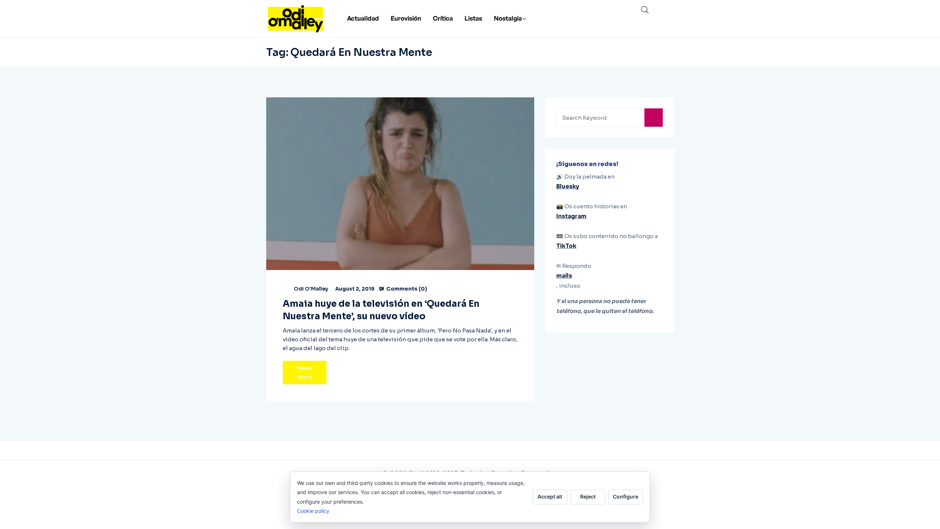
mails (564, 275)
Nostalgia (508, 18)
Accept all (550, 496)
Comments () (406, 289)
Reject (588, 496)
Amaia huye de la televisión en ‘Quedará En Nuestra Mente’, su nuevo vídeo (381, 310)
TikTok (566, 245)
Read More (304, 372)
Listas (473, 18)
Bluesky (567, 186)
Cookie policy (313, 511)
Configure (625, 496)
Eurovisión (406, 18)
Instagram (571, 216)
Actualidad (363, 18)
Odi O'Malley (311, 288)
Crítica (443, 18)
